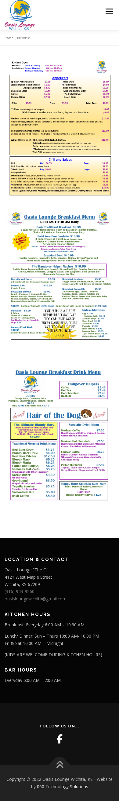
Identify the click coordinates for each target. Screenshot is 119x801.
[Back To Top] (59, 765)
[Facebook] (59, 739)
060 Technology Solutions (62, 786)
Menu (109, 11)
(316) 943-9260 (19, 591)
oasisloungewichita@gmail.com (36, 599)
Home (9, 38)
